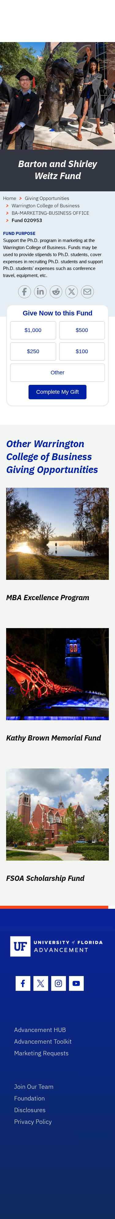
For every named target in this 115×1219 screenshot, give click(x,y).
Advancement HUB (40, 1030)
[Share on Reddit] (57, 293)
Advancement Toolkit (43, 1041)
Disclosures (30, 1110)
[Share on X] (73, 293)
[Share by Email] (89, 293)
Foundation (29, 1098)
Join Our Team (34, 1086)
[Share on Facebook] (26, 293)
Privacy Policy (33, 1121)
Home (9, 198)
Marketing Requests (41, 1053)
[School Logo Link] (54, 947)
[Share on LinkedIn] (42, 293)
